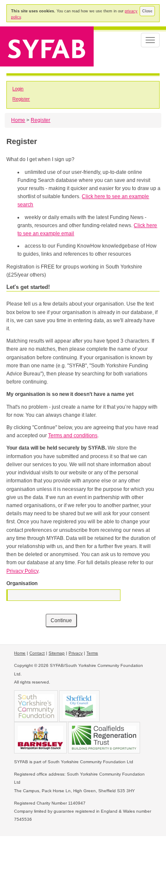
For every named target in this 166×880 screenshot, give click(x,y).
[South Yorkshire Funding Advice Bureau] (47, 45)
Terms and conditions (72, 436)
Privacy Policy (22, 571)
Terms (92, 653)
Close (147, 11)
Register (21, 98)
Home (18, 120)
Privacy (76, 653)
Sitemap (57, 653)
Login (17, 88)
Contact (37, 653)
